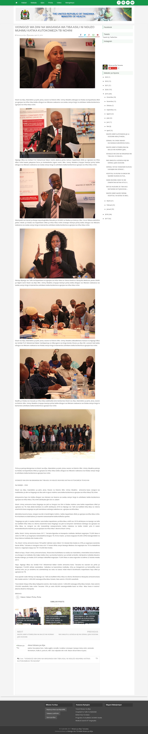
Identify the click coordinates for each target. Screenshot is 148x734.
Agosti (109, 114)
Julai (108, 118)
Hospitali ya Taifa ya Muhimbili (86, 712)
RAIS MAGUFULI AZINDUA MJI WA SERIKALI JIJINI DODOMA (78, 634)
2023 (107, 77)
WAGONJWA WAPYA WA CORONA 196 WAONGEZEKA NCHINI (27, 620)
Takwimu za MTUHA (53, 713)
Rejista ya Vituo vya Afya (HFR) (56, 709)
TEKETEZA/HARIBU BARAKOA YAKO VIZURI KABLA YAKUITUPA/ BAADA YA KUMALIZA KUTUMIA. (56, 619)
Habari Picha (31, 597)
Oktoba (109, 105)
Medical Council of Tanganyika (86, 721)
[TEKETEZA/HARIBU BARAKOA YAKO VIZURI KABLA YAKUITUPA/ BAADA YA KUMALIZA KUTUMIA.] (57, 624)
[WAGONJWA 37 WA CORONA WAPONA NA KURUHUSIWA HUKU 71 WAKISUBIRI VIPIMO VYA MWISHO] (86, 624)
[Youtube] (132, 3)
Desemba (110, 97)
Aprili (108, 130)
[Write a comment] (97, 658)
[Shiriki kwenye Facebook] (81, 35)
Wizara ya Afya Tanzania (80, 729)
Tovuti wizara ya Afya (83, 709)
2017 (107, 219)
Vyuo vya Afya (51, 717)
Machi (109, 201)
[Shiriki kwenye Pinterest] (97, 35)
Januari (109, 209)
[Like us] (119, 3)
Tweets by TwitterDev (110, 37)
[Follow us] (123, 3)
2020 (107, 89)
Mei (108, 126)
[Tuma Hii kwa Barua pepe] (93, 35)
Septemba (110, 110)
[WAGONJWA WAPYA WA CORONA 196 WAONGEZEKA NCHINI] (28, 624)
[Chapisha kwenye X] (85, 35)
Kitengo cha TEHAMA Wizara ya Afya (80, 731)
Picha (39, 597)
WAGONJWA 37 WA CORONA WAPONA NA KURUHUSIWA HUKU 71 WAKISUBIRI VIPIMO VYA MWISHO (84, 619)
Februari (109, 205)
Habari (23, 597)
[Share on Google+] (89, 35)
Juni (108, 122)
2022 (107, 81)
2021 (107, 85)
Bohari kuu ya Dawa (82, 715)
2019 (107, 94)
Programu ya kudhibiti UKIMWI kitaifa (89, 718)
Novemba (110, 101)
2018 (107, 214)
